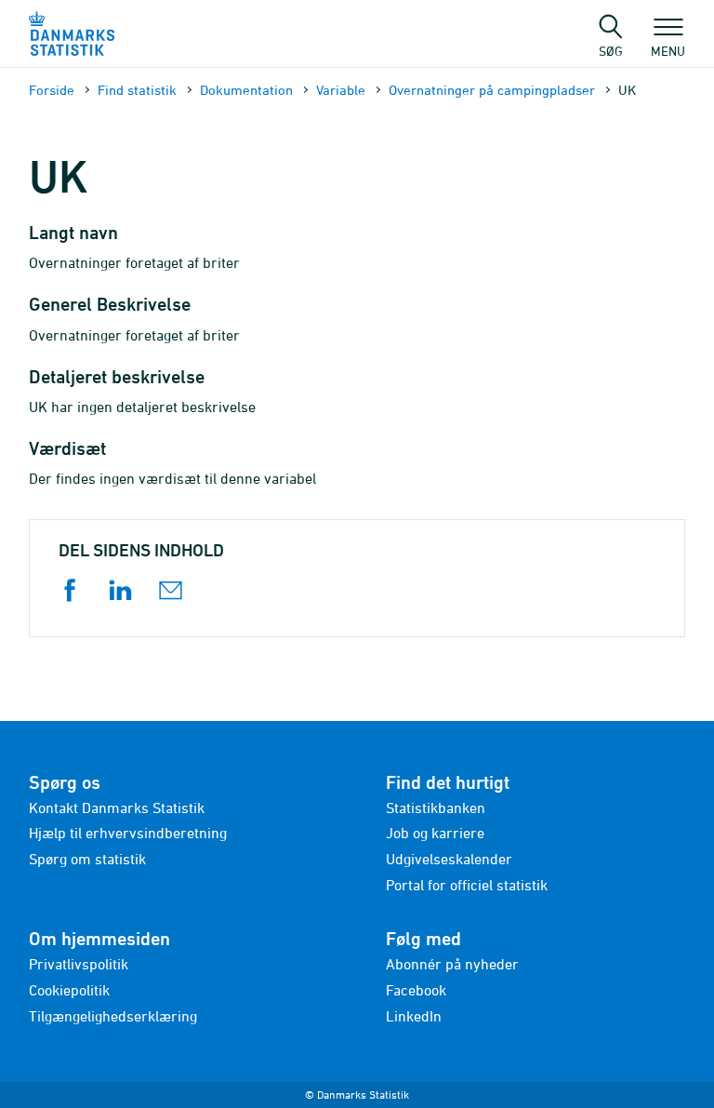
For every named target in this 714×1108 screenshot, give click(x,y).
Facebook (416, 989)
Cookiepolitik (69, 989)
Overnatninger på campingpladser (492, 90)
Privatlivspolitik (78, 963)
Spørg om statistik (87, 858)
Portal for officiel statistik (467, 884)
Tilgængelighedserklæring (113, 1016)
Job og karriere (435, 832)
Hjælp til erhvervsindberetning (128, 832)
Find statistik (137, 90)
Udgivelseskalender (449, 858)
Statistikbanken (435, 807)
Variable (340, 90)
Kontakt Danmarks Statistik (117, 807)
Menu (668, 50)
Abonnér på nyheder (452, 963)
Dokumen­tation (246, 90)
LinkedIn (414, 1016)
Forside (51, 90)
